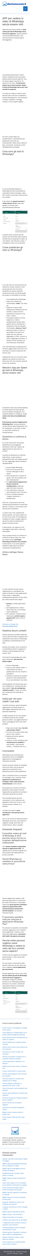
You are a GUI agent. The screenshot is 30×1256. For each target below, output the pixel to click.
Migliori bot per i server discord (12, 1214)
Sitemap (15, 1253)
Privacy (21, 1253)
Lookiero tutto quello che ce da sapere (14, 1220)
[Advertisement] (15, 58)
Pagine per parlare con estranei (12, 1217)
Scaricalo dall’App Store (9, 626)
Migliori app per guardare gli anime (13, 1212)
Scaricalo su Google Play (10, 624)
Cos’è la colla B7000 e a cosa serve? (14, 1071)
